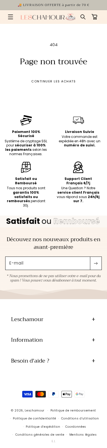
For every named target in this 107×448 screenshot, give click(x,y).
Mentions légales (83, 435)
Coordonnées (75, 427)
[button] (10, 17)
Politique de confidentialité (34, 418)
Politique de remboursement (73, 410)
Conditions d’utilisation (80, 418)
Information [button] (27, 340)
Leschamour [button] (27, 319)
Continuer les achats (53, 81)
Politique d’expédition (43, 427)
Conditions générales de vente (39, 435)
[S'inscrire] (96, 263)
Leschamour (34, 410)
